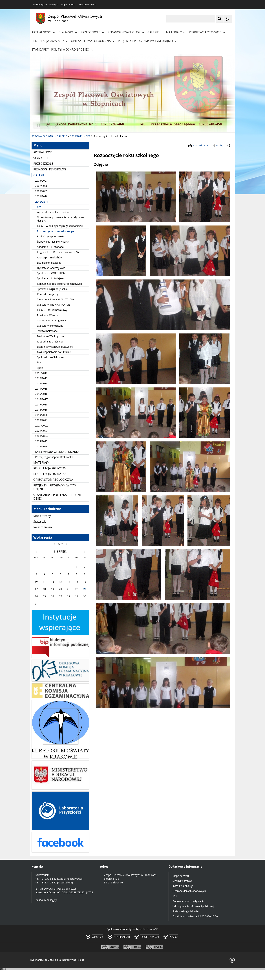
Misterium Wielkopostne (51, 336)
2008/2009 (41, 191)
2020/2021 (41, 420)
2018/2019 (41, 409)
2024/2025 (41, 441)
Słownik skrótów (182, 881)
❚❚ (37, 125)
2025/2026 (41, 446)
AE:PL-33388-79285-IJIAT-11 (78, 892)
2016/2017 (41, 399)
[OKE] (60, 681)
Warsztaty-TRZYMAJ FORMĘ (53, 304)
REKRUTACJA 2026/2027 (48, 41)
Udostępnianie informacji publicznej (193, 906)
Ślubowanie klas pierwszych (53, 241)
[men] (60, 789)
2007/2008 (41, 186)
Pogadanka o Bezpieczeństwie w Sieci (59, 252)
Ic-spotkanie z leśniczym (51, 341)
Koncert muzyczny (47, 294)
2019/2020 (41, 415)
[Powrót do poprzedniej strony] (229, 145)
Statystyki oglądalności (186, 911)
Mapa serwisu (68, 5)
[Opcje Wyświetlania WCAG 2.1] (228, 19)
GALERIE (153, 32)
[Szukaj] (220, 19)
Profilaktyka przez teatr (50, 236)
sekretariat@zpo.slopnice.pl (60, 888)
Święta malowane (47, 331)
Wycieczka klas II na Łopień (53, 212)
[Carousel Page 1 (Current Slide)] (65, 125)
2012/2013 (41, 378)
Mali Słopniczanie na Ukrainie (54, 352)
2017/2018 (41, 404)
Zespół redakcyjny (46, 900)
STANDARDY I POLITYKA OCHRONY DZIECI (61, 49)
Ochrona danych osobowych (189, 891)
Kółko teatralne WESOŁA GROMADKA (57, 452)
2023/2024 (41, 436)
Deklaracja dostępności (45, 5)
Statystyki (40, 522)
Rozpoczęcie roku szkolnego (55, 231)
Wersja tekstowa (87, 5)
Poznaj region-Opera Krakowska (54, 457)
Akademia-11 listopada (50, 247)
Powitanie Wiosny (47, 315)
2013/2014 (41, 383)
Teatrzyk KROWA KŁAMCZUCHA (56, 299)
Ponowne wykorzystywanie (188, 901)
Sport (40, 367)
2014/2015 (41, 388)
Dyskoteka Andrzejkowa (51, 268)
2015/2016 (41, 394)
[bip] (60, 657)
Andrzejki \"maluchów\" (50, 257)
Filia (39, 362)
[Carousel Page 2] (68, 125)
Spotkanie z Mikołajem (50, 278)
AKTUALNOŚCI (42, 32)
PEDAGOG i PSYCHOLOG (124, 32)
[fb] (60, 851)
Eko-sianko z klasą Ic (49, 262)
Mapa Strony (42, 516)
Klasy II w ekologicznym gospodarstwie (60, 225)
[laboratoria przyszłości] (60, 829)
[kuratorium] (60, 758)
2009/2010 (41, 196)
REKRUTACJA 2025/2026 (205, 32)
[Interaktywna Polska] (232, 960)
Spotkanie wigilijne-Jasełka (52, 289)
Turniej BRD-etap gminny (52, 320)
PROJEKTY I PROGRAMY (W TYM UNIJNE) (145, 41)
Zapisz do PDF (200, 145)
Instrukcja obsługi (183, 886)
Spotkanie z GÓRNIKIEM (51, 273)
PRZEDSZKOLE (90, 32)
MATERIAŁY (174, 32)
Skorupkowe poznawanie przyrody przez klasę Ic (60, 219)
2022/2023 (41, 430)
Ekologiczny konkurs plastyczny (55, 346)
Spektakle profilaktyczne (51, 357)
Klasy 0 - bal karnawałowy (52, 310)
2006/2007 (41, 180)
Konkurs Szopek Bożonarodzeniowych (59, 283)
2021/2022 (41, 425)
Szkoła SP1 (66, 32)
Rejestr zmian (42, 527)
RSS (175, 896)
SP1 (39, 207)
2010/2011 (41, 201)
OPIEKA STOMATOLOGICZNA (91, 41)
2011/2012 (41, 373)
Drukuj (219, 145)
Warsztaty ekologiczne (50, 325)
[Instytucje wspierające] (60, 634)
